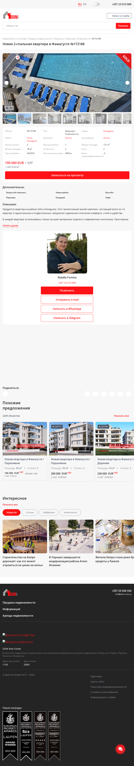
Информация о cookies (103, 697)
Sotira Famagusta (32, 139)
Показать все (121, 415)
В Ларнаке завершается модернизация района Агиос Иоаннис (68, 561)
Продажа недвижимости (40, 38)
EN (85, 4)
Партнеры (96, 676)
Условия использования (104, 692)
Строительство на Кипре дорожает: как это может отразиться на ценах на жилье (23, 561)
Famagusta (108, 131)
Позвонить (67, 290)
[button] (127, 83)
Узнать (68, 137)
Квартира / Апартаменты (78, 38)
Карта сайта (97, 681)
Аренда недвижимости (18, 615)
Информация (11, 609)
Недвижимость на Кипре (15, 38)
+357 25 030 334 (121, 591)
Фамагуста (59, 38)
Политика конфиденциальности (108, 686)
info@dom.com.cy (123, 594)
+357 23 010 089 (121, 4)
